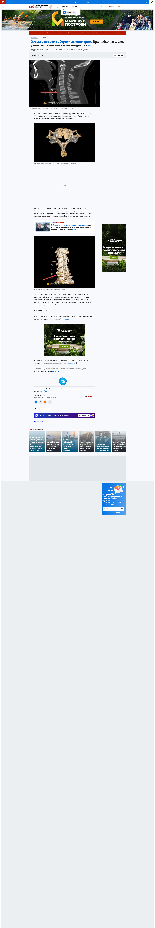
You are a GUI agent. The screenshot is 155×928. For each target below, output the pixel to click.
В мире (62, 2)
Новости (39, 33)
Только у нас (66, 33)
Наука (97, 2)
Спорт (109, 2)
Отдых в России (99, 33)
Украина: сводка (83, 33)
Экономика (55, 2)
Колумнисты (117, 2)
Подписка (120, 6)
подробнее (65, 319)
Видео (17, 2)
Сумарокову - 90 (56, 33)
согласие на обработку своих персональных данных (111, 512)
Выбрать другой (71, 12)
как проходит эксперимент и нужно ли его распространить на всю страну (71, 227)
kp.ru (91, 396)
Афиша (103, 2)
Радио (103, 6)
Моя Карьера (47, 33)
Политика (36, 2)
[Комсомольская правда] (38, 6)
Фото (11, 2)
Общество (45, 2)
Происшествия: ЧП (45, 408)
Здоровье (77, 2)
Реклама (111, 6)
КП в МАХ (91, 33)
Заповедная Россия (111, 33)
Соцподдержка (87, 2)
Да (64, 12)
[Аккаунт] (152, 2)
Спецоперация (26, 2)
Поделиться (119, 55)
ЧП (38, 408)
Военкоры (74, 33)
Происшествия (129, 2)
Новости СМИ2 (38, 422)
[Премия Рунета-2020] (54, 6)
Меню (3, 2)
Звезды (69, 2)
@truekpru (44, 391)
